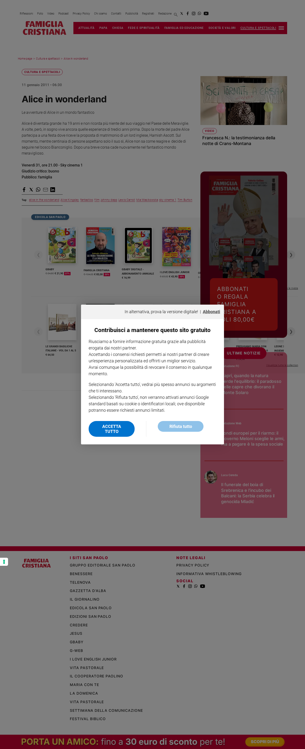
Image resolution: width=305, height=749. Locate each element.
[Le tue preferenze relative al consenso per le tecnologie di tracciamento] (4, 562)
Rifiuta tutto (180, 426)
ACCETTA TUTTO (111, 429)
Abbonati (211, 311)
